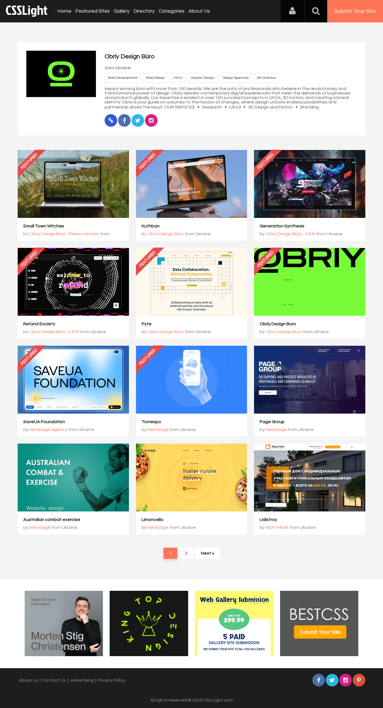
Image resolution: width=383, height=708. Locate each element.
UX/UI (177, 78)
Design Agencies (236, 78)
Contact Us (54, 680)
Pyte (146, 324)
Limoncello (152, 519)
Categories (171, 11)
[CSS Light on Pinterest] (359, 680)
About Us (199, 11)
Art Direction (266, 78)
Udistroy (268, 519)
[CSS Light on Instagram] (345, 680)
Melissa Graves (83, 234)
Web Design (155, 78)
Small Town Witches (43, 226)
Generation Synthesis (282, 226)
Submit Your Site (355, 11)
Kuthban (151, 226)
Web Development (122, 78)
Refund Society (39, 324)
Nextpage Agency (48, 429)
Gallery (122, 11)
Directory (144, 11)
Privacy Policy (111, 680)
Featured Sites (92, 11)
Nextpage (158, 429)
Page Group (272, 421)
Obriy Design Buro (278, 324)
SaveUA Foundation (44, 421)
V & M (310, 234)
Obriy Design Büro (47, 234)
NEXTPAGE (277, 527)
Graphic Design (202, 78)
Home (64, 11)
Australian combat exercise (51, 519)
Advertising (82, 680)
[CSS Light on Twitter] (332, 680)
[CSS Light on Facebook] (318, 680)
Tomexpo (151, 421)
